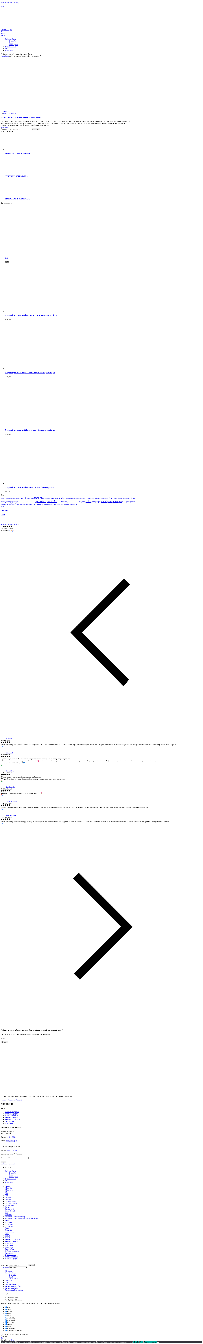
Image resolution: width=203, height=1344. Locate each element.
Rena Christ (10, 771)
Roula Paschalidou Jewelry (10, 524)
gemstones (25, 498)
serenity (45, 498)
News (7, 1228)
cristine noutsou (11, 801)
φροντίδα (63, 504)
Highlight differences (14, 1300)
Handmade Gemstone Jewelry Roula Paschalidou (21, 1218)
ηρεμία (59, 501)
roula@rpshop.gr (11, 1141)
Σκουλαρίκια (13, 1177)
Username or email (8, 1154)
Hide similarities (12, 1298)
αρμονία (89, 498)
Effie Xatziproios (12, 815)
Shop (7, 1234)
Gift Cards (8, 1280)
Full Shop (8, 1215)
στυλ (53, 504)
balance (3, 498)
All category (9, 1271)
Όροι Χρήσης (9, 1121)
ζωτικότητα (20, 501)
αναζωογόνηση (82, 498)
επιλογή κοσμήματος (9, 502)
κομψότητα (96, 502)
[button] (101, 1108)
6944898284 (13, 1137)
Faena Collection (10, 1211)
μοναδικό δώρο (13, 504)
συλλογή (57, 504)
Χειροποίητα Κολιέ (11, 1288)
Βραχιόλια (12, 1173)
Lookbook (8, 1222)
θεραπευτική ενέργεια (72, 502)
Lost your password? (8, 1164)
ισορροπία (82, 502)
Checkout (8, 1197)
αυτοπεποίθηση (103, 498)
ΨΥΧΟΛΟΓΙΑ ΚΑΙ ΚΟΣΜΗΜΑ (16, 176)
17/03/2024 (4, 111)
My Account (9, 1224)
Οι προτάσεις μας (11, 1284)
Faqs (6, 1213)
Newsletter (8, 1230)
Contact (7, 1207)
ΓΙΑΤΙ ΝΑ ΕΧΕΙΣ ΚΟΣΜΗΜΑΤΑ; (17, 199)
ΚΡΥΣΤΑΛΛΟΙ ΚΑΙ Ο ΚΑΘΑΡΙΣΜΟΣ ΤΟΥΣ (21, 117)
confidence (11, 498)
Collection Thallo (11, 1203)
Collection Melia (10, 1201)
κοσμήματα (106, 501)
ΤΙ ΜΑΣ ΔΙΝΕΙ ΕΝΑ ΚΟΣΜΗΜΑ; (17, 153)
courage (17, 498)
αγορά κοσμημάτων (61, 497)
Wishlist (7, 1236)
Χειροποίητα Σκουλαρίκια (14, 1290)
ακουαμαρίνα (75, 498)
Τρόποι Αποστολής (11, 1115)
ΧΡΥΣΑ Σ (9, 753)
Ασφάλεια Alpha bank (12, 1119)
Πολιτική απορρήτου (12, 1112)
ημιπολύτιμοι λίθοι (46, 501)
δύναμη (129, 498)
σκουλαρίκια (48, 504)
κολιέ (88, 501)
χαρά (67, 504)
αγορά (49, 498)
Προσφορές (9, 1253)
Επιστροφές (9, 1123)
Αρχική (7, 1186)
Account (4, 510)
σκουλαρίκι (39, 504)
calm (7, 498)
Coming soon (9, 1205)
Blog (6, 1181)
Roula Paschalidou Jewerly (10, 2)
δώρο (133, 498)
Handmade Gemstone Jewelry (15, 1217)
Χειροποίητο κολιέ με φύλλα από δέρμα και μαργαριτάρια (30, 373)
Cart (3, 515)
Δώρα (7, 1282)
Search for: (4, 1265)
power (32, 498)
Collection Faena (10, 1171)
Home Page (5, 56)
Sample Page (9, 1232)
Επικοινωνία (9, 1182)
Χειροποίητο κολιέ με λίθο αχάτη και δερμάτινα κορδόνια (30, 430)
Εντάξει (136, 1342)
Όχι (141, 1342)
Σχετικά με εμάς (10, 1179)
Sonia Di (9, 738)
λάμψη (124, 502)
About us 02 (9, 1190)
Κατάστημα (9, 1247)
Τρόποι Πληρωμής (11, 1114)
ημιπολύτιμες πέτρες (28, 502)
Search (31, 1265)
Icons (7, 1220)
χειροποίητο (73, 504)
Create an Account (12, 1150)
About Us (8, 1188)
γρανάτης (125, 498)
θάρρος (63, 502)
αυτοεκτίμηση (94, 498)
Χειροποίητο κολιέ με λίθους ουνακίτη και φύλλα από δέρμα (31, 315)
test (6, 258)
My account (9, 1226)
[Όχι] (158, 1342)
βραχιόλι (113, 498)
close (12, 1340)
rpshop (38, 497)
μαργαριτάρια (130, 502)
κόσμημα (117, 501)
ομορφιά (22, 504)
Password (5, 1158)
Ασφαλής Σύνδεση (11, 1117)
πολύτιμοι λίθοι (29, 504)
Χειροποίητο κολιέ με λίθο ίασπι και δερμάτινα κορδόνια (29, 487)
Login (3, 1162)
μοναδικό (3, 504)
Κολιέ (11, 1175)
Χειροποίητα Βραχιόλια (13, 1286)
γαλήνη (120, 498)
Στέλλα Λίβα (10, 787)
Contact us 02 (9, 1209)
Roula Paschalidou (9, 113)
